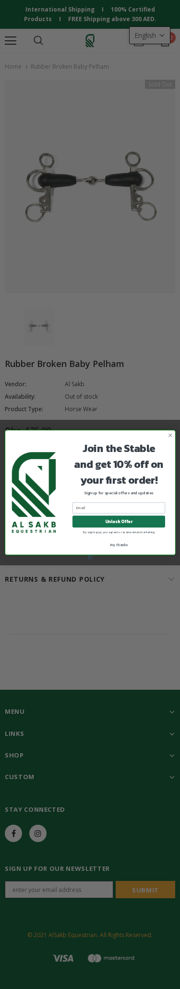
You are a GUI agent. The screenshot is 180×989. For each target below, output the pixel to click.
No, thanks (119, 545)
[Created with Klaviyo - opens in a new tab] (90, 557)
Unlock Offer (118, 521)
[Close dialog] (170, 435)
